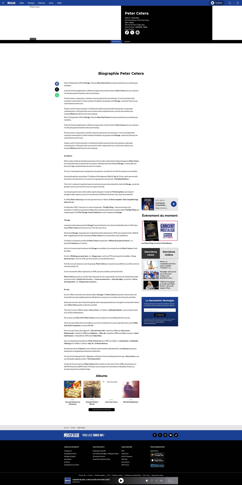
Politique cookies (117, 475)
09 (134, 18)
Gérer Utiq (146, 475)
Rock (145, 27)
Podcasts (41, 3)
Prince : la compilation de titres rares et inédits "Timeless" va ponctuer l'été (168, 265)
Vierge (131, 22)
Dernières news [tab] (151, 253)
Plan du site (82, 475)
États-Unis (141, 25)
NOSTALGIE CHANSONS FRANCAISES (160, 204)
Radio (22, 3)
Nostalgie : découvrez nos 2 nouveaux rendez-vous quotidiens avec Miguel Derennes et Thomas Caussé (168, 277)
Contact (90, 475)
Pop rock (139, 27)
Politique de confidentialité (133, 475)
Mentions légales (100, 475)
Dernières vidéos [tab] (169, 253)
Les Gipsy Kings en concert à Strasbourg (156, 243)
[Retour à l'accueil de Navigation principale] (11, 3)
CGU (108, 475)
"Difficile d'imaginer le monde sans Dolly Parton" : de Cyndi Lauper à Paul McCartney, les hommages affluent (167, 287)
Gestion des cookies (157, 475)
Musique (31, 3)
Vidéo (59, 3)
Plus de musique (170, 480)
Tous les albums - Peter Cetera (101, 409)
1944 (137, 18)
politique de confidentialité (150, 323)
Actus (51, 3)
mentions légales (159, 321)
